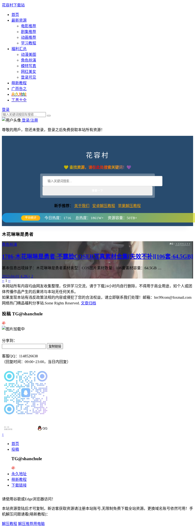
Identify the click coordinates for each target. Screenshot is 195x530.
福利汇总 (19, 49)
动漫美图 (28, 54)
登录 (6, 110)
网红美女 (28, 72)
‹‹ (3, 281)
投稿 (15, 449)
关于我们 (81, 206)
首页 (15, 15)
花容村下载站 (13, 5)
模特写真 (28, 66)
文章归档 (88, 303)
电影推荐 (28, 26)
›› (9, 281)
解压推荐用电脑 (31, 524)
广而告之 (19, 89)
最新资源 (19, 20)
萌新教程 (19, 83)
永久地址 (19, 474)
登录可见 (28, 77)
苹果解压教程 (129, 206)
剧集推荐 (28, 32)
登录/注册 (29, 120)
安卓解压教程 (103, 206)
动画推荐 (28, 37)
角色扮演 (28, 60)
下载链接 (19, 485)
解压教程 (9, 524)
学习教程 (28, 43)
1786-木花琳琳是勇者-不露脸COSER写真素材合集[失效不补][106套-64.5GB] (97, 256)
